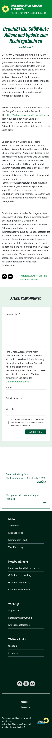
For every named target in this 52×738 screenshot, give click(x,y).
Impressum (14, 610)
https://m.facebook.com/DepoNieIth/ (25, 115)
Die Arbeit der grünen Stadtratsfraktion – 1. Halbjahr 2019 (26, 478)
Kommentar (13, 314)
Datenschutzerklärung (17, 381)
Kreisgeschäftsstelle (19, 624)
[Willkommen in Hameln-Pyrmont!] (6, 8)
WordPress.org (16, 547)
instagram (13, 653)
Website (10, 409)
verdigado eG (19, 727)
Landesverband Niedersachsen (24, 568)
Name (10, 387)
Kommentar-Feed (17, 539)
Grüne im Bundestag (19, 582)
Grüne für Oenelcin (38, 275)
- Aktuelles (24, 275)
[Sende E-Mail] (10, 276)
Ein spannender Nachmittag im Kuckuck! (26, 498)
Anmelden (13, 525)
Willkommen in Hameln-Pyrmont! (27, 7)
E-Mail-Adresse (14, 398)
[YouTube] (32, 683)
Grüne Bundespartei (19, 589)
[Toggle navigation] (47, 21)
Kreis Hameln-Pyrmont (30, 279)
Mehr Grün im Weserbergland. (28, 12)
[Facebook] (19, 683)
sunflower (23, 724)
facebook (13, 645)
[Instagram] (26, 683)
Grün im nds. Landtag (19, 575)
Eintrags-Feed (15, 532)
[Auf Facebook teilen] (4, 276)
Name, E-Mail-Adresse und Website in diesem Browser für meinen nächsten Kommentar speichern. (27, 422)
